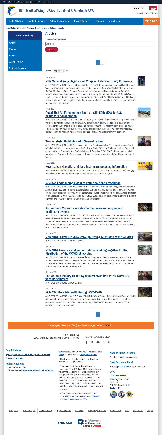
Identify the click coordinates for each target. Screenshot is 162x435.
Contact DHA (115, 388)
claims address (131, 357)
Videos (12, 55)
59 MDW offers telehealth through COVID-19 (73, 292)
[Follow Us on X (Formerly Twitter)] (91, 342)
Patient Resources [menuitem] (58, 21)
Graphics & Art (16, 61)
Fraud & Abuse (115, 410)
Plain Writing (79, 410)
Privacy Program (29, 410)
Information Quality (46, 410)
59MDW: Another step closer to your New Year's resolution (83, 183)
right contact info (122, 366)
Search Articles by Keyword (55, 39)
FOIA (127, 410)
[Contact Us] (140, 13)
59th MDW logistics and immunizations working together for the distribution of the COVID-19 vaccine (86, 251)
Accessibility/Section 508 (97, 410)
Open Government (64, 410)
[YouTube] (98, 342)
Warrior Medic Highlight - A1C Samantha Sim (74, 141)
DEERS (106, 325)
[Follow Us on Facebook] (86, 342)
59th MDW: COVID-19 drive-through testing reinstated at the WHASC (89, 237)
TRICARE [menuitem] (151, 21)
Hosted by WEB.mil (65, 423)
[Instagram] (109, 342)
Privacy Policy (14, 410)
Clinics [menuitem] (99, 21)
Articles (12, 42)
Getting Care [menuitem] (15, 21)
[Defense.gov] (113, 394)
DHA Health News (17, 68)
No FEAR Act (138, 410)
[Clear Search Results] (99, 70)
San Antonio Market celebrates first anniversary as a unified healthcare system (83, 210)
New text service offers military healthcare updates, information (86, 167)
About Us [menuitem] (113, 21)
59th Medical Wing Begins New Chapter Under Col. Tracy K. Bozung (88, 81)
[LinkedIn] (104, 342)
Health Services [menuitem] (35, 21)
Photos (12, 49)
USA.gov (150, 410)
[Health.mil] (121, 394)
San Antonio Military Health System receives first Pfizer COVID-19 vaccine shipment (87, 277)
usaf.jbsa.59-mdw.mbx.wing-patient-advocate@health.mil (32, 370)
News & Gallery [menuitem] (81, 21)
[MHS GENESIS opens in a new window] (151, 13)
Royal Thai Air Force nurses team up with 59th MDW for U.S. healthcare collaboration (84, 114)
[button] (46, 2)
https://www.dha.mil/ (118, 375)
